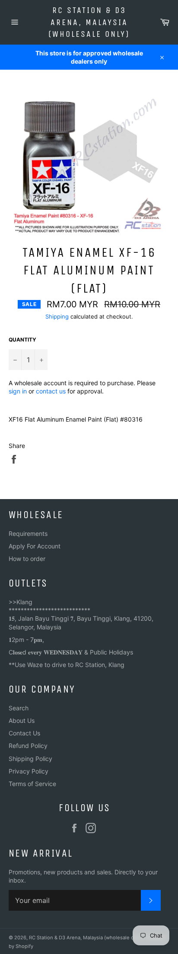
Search (19, 708)
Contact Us (24, 733)
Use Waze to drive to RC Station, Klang (69, 664)
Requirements (28, 533)
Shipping (57, 316)
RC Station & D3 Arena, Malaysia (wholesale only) (89, 22)
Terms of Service (32, 783)
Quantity (22, 339)
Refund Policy (28, 745)
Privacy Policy (28, 771)
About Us (22, 720)
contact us (51, 391)
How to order (27, 558)
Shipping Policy (30, 758)
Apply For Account (34, 546)
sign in (18, 391)
